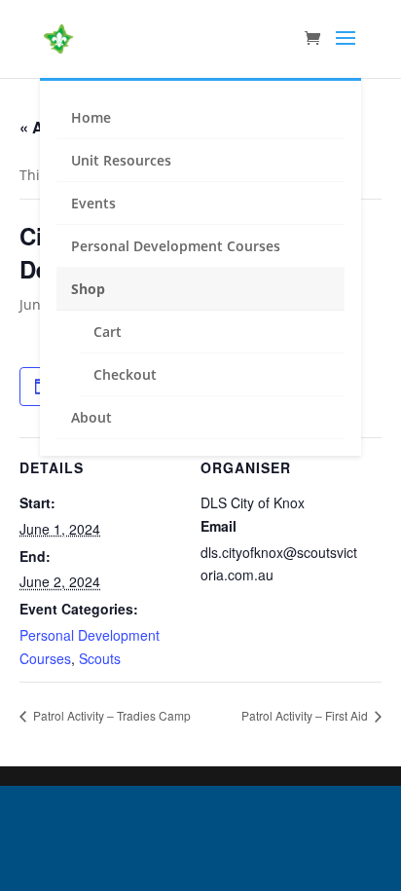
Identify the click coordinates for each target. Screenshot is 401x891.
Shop (88, 288)
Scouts (100, 658)
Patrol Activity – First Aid (306, 715)
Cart (107, 331)
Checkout (125, 374)
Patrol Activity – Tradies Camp (110, 715)
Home (91, 117)
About (91, 417)
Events (93, 203)
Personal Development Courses (175, 246)
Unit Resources (121, 160)
